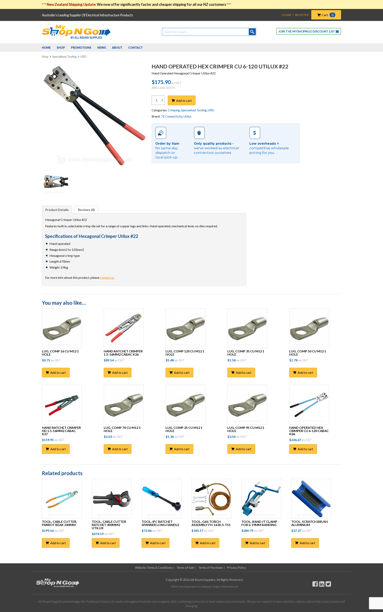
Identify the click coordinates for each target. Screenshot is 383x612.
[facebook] (315, 583)
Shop (45, 56)
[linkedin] (321, 583)
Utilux (188, 116)
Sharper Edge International (220, 586)
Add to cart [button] (58, 372)
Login (286, 15)
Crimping (174, 110)
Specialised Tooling (64, 56)
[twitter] (328, 583)
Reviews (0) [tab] (86, 210)
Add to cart (184, 100)
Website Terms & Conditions (154, 567)
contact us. (107, 277)
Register (302, 15)
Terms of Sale (185, 567)
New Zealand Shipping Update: (72, 4)
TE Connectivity (171, 116)
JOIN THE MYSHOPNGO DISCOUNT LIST (307, 31)
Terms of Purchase (210, 567)
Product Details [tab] (57, 210)
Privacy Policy (236, 567)
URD (83, 56)
